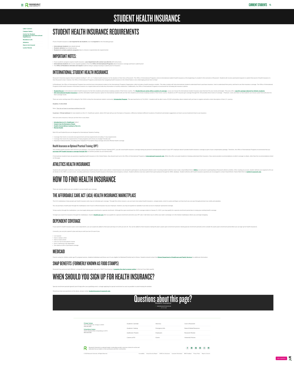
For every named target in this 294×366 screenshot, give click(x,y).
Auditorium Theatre (133, 333)
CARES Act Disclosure (164, 353)
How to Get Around (29, 45)
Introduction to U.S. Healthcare (64, 122)
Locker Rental (27, 48)
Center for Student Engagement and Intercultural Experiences (32, 35)
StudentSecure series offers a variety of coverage (151, 91)
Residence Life (27, 39)
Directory (158, 324)
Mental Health (58, 128)
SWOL (196, 170)
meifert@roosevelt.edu (253, 172)
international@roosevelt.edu (155, 156)
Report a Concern (206, 353)
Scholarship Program (120, 99)
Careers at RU (131, 337)
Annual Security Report (151, 353)
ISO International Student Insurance (65, 93)
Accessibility (141, 353)
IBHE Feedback (188, 353)
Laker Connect (27, 28)
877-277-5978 (164, 307)
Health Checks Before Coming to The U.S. (67, 126)
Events (158, 337)
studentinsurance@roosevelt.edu (164, 306)
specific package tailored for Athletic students (250, 91)
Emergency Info (160, 328)
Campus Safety (28, 31)
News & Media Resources (192, 328)
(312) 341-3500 (87, 326)
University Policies (189, 337)
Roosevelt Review (189, 333)
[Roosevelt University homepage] (86, 348)
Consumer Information (177, 353)
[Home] (33, 5)
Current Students (258, 5)
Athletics (26, 42)
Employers (159, 333)
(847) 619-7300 (87, 332)
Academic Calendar (133, 324)
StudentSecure (59, 91)
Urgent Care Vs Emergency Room (64, 124)
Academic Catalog (132, 328)
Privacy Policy (196, 353)
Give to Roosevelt (189, 324)
